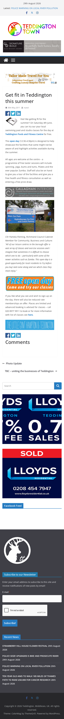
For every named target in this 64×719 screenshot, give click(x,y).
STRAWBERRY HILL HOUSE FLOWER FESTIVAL (24, 645)
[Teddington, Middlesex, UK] (6, 60)
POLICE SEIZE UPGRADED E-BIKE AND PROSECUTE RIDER (30, 656)
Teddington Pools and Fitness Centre (24, 134)
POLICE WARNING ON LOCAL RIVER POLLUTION (34, 8)
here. (30, 314)
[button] (32, 46)
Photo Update (14, 363)
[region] (32, 46)
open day (14, 141)
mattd (26, 107)
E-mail (6, 592)
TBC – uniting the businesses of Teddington (29, 371)
